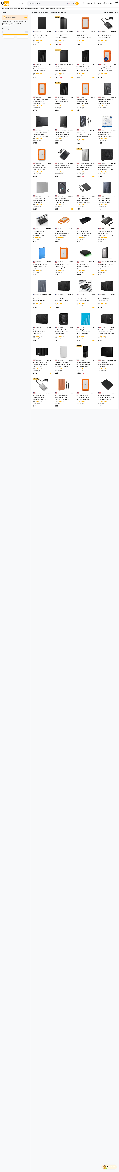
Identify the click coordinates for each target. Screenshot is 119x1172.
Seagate (48, 31)
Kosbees (113, 31)
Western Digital (68, 64)
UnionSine (70, 31)
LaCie (93, 31)
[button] (87, 3)
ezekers (70, 163)
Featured (113, 12)
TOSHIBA (48, 130)
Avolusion (92, 229)
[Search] (77, 3)
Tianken (70, 196)
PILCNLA (92, 196)
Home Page (5, 8)
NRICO (49, 262)
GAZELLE (113, 97)
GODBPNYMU (112, 229)
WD (50, 64)
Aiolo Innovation (68, 130)
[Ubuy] (5, 3)
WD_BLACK (47, 360)
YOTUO (92, 294)
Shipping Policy (6, 25)
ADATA (71, 327)
